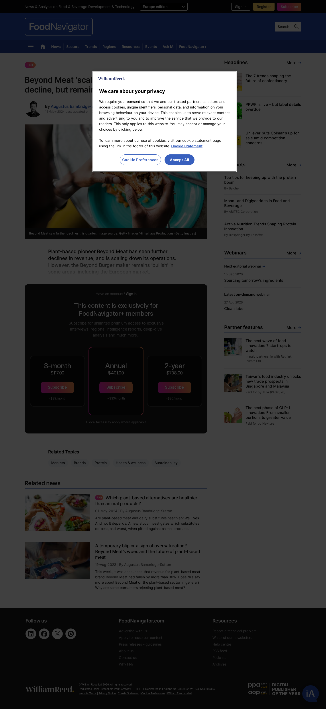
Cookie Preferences (140, 160)
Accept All (179, 160)
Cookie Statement (186, 146)
